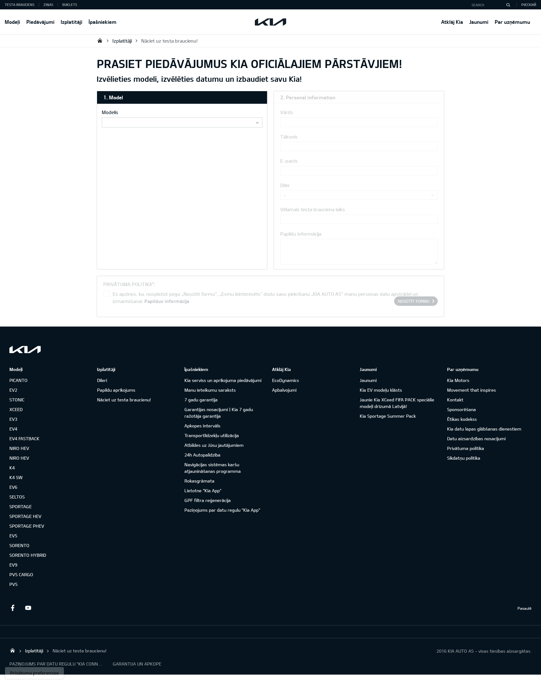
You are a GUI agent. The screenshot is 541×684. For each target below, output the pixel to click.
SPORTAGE (20, 506)
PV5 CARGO (21, 574)
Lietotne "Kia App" (202, 490)
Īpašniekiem (102, 22)
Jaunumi (478, 22)
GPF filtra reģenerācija (207, 500)
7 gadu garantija (201, 399)
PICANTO (18, 380)
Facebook (12, 608)
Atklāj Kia (452, 22)
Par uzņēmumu (512, 22)
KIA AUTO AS (100, 40)
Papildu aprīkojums (116, 390)
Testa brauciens (19, 5)
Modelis (110, 112)
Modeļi (12, 22)
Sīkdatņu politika (463, 458)
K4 (12, 467)
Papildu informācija (300, 234)
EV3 (13, 419)
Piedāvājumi (40, 22)
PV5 (13, 584)
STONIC (16, 399)
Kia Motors (458, 380)
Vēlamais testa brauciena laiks (312, 209)
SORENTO (19, 545)
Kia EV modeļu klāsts (381, 390)
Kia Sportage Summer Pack (388, 416)
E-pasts (289, 161)
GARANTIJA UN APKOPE (137, 663)
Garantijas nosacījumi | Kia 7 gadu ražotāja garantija (218, 413)
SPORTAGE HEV (25, 516)
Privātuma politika (465, 448)
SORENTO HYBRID (27, 555)
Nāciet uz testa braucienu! (169, 41)
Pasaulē (525, 608)
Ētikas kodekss (462, 419)
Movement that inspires (471, 390)
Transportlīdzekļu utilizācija (211, 435)
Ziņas (48, 5)
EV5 (13, 535)
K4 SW (16, 477)
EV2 (13, 390)
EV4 (13, 428)
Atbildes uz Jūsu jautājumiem (214, 445)
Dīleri (102, 380)
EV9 (13, 564)
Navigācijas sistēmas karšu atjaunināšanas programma (212, 468)
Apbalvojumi (284, 390)
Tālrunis (289, 136)
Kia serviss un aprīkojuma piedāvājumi (222, 380)
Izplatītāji (71, 22)
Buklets (69, 5)
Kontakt (455, 399)
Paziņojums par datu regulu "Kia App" (222, 510)
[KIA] (270, 21)
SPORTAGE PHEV (26, 526)
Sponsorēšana (461, 409)
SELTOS (17, 496)
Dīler (285, 185)
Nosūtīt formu (414, 301)
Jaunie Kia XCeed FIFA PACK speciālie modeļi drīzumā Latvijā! (397, 403)
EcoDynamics (285, 380)
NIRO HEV (19, 448)
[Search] (508, 4)
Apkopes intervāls (202, 425)
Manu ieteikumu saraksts (210, 390)
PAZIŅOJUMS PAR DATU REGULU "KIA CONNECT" (56, 663)
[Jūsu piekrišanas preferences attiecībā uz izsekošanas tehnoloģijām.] (34, 673)
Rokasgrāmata (199, 480)
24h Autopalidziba (202, 454)
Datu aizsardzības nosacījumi (476, 438)
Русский (528, 5)
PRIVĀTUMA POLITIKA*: (129, 284)
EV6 (13, 487)
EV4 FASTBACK (24, 438)
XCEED (16, 409)
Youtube (28, 608)
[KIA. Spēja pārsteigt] (25, 349)
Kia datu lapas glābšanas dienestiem (484, 428)
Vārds (286, 112)
